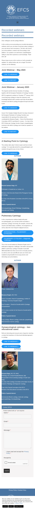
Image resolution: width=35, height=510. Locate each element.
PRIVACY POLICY (18, 506)
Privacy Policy (13, 490)
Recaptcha (7, 458)
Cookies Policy (22, 490)
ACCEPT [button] (5, 506)
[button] (17, 22)
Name (6, 413)
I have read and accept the (17, 452)
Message (7, 430)
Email (6, 421)
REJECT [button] (11, 506)
